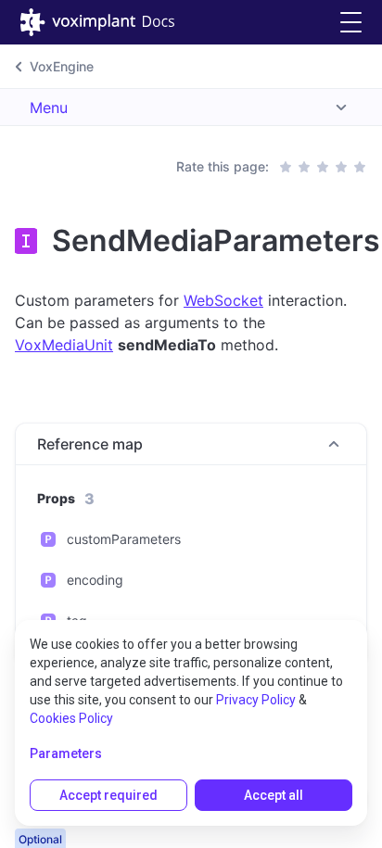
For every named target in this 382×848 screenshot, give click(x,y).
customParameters (124, 539)
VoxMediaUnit (64, 344)
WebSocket (223, 300)
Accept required (108, 795)
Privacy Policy (256, 699)
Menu (49, 107)
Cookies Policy (71, 718)
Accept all (273, 795)
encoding (95, 580)
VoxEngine (62, 66)
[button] (351, 22)
